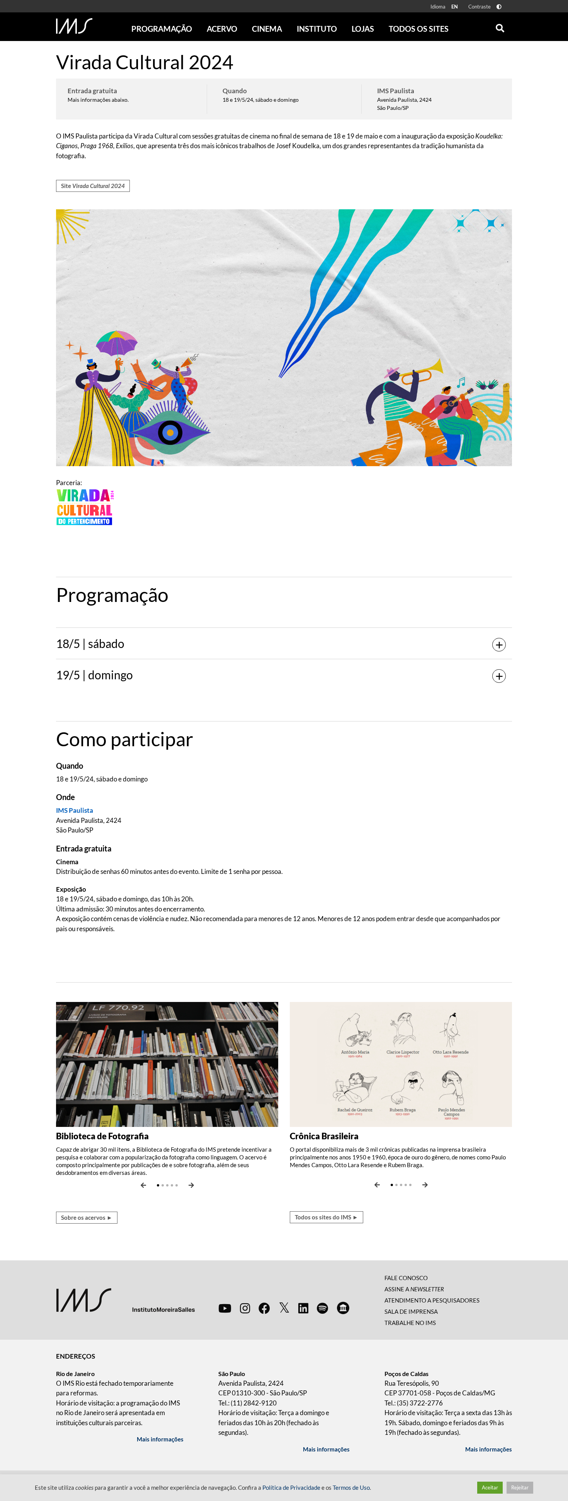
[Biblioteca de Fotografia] (167, 1063)
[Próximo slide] (191, 1185)
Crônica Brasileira (324, 1136)
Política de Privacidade (291, 1487)
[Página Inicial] (74, 25)
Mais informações (160, 1439)
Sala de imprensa (411, 1311)
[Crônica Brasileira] (401, 1063)
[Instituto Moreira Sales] (125, 1299)
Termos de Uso (351, 1487)
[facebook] (264, 1308)
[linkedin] (303, 1308)
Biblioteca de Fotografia (102, 1136)
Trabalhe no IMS (410, 1322)
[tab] (284, 594)
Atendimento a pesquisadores (432, 1300)
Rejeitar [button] (520, 1487)
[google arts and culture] (343, 1308)
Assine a (414, 1289)
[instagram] (245, 1308)
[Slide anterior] (143, 1185)
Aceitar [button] (490, 1487)
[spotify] (322, 1308)
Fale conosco (406, 1277)
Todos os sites (419, 28)
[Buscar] (500, 26)
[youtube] (224, 1308)
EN (454, 6)
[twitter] (284, 1308)
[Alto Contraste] (499, 6)
